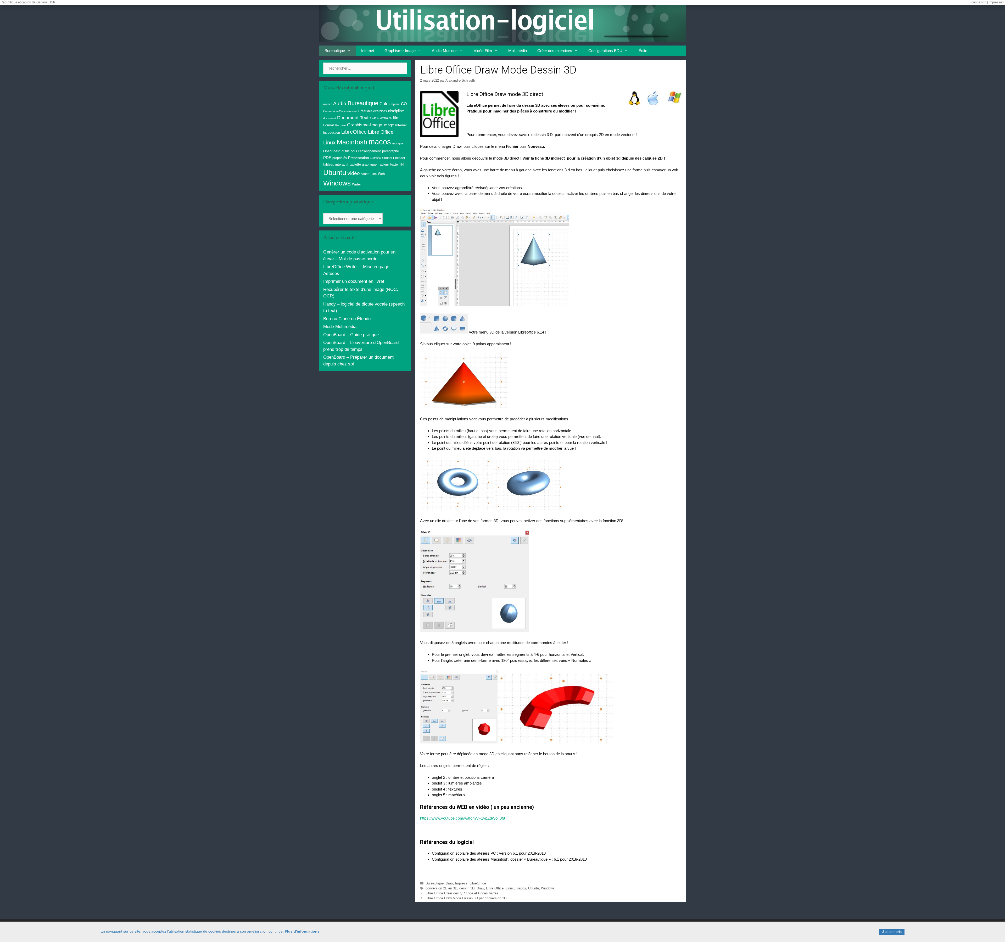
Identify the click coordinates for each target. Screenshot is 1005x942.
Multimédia (517, 50)
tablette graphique (363, 164)
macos (521, 888)
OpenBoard (331, 151)
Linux (510, 888)
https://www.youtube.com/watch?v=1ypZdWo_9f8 (462, 818)
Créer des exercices (554, 50)
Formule (340, 125)
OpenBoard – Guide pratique (351, 334)
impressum (996, 2)
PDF (327, 157)
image (388, 125)
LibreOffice (478, 883)
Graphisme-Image (400, 50)
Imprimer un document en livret (353, 281)
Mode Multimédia (339, 326)
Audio (339, 103)
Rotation (375, 158)
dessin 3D (466, 888)
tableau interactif (335, 164)
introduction (331, 132)
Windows (548, 888)
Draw (449, 883)
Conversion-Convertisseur (340, 111)
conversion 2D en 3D (441, 888)
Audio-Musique (444, 50)
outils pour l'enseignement (361, 151)
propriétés (339, 158)
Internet (367, 50)
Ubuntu (533, 888)
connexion (979, 2)
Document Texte (354, 117)
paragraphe (390, 151)
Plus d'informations (302, 931)
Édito (643, 50)
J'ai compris (892, 931)
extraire (386, 118)
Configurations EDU (605, 50)
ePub (375, 118)
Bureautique (335, 50)
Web (381, 174)
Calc (383, 103)
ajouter (327, 104)
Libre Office (495, 888)
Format (328, 125)
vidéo (354, 173)
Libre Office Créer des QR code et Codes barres (462, 893)
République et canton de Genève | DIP (28, 2)
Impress (461, 883)
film (396, 117)
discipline (396, 111)
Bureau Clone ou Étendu (347, 318)
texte (394, 164)
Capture (394, 104)
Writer (356, 184)
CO (404, 104)
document (329, 118)
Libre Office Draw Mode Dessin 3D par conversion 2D (466, 898)
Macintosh (352, 142)
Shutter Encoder (393, 158)
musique (397, 143)
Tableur (383, 164)
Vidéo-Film (483, 50)
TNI (402, 164)
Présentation (358, 158)
